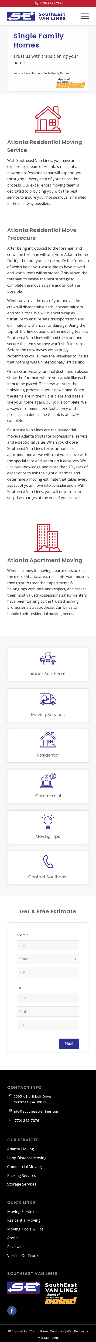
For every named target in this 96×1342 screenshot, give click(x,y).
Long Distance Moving (27, 1157)
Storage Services (21, 1184)
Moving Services (21, 1211)
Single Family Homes (38, 40)
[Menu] (82, 16)
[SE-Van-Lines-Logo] (39, 16)
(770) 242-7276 (26, 1120)
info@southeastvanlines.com (36, 1111)
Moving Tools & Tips (25, 1229)
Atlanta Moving (20, 1149)
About (12, 1237)
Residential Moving (24, 1220)
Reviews (14, 1246)
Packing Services (21, 1175)
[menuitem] (49, 3)
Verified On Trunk (22, 1255)
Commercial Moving (24, 1166)
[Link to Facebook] (12, 1310)
